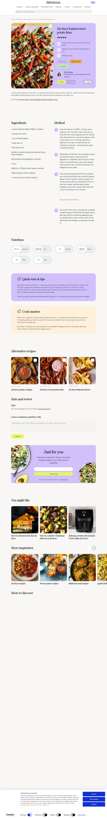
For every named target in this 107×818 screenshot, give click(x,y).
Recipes (19, 7)
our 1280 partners (30, 795)
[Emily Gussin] (59, 74)
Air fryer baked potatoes (79, 390)
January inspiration (32, 7)
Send (89, 82)
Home (13, 19)
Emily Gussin (68, 72)
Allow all (94, 794)
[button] (94, 548)
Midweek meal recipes (79, 583)
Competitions (77, 7)
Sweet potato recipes (49, 583)
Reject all (93, 804)
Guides (67, 7)
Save (62, 82)
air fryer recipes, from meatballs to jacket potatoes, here (38, 99)
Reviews (87, 7)
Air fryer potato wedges (21, 390)
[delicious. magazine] (53, 2)
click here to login (44, 409)
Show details (81, 815)
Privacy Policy (64, 479)
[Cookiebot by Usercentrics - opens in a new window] (10, 815)
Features (58, 7)
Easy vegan (28, 19)
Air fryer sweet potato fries (52, 390)
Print (71, 82)
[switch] (45, 815)
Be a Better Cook (47, 7)
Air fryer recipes (18, 583)
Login (92, 2)
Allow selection (94, 799)
